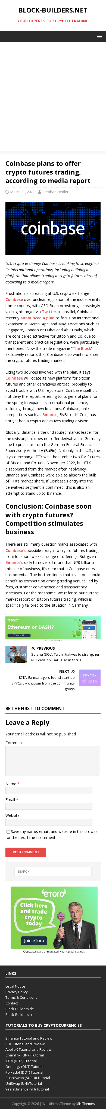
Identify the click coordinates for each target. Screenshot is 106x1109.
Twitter (49, 311)
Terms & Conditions (21, 997)
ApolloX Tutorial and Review (28, 1049)
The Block (82, 348)
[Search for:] (53, 871)
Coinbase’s (15, 550)
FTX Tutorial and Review (25, 1043)
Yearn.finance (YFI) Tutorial (27, 1089)
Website (12, 815)
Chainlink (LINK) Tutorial (24, 1055)
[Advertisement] (53, 98)
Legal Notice (15, 986)
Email (10, 799)
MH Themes (85, 1103)
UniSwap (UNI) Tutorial (23, 1083)
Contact (11, 1003)
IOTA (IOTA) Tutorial (21, 1060)
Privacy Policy (16, 991)
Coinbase (14, 299)
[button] (98, 36)
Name (11, 783)
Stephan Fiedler (55, 191)
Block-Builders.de (19, 1008)
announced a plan (37, 317)
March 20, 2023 (22, 191)
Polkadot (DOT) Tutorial (24, 1072)
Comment (14, 742)
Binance (49, 414)
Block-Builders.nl (19, 1014)
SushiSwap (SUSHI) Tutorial (27, 1077)
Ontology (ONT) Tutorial (24, 1066)
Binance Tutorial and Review (28, 1038)
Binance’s (14, 562)
